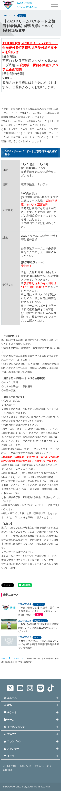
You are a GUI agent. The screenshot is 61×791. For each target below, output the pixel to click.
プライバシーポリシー (44, 766)
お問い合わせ (25, 766)
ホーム (4, 658)
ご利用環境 (7, 770)
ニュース (15, 658)
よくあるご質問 (9, 766)
